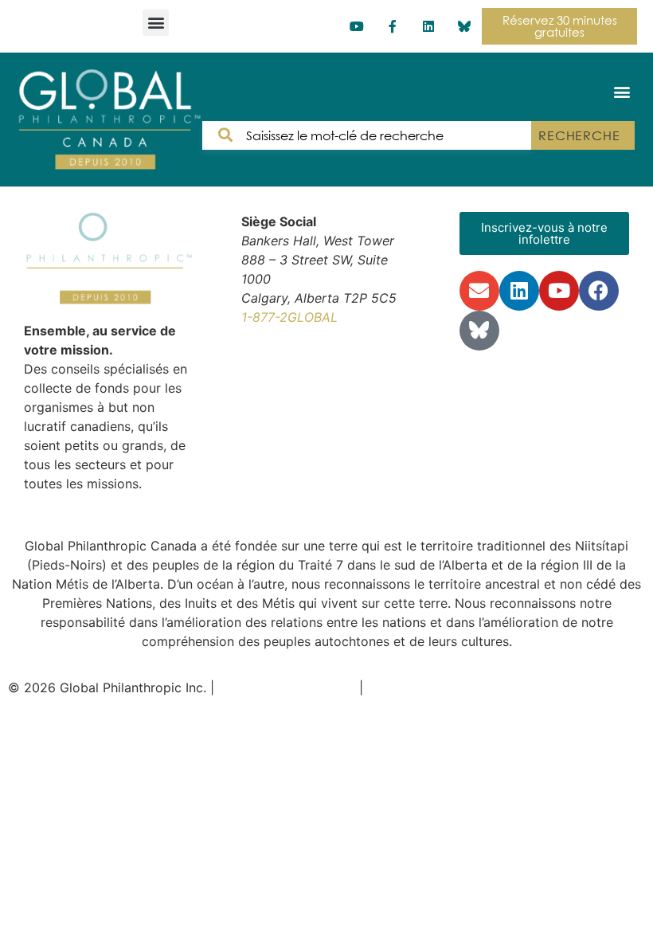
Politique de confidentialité (448, 687)
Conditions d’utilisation (286, 687)
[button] (156, 23)
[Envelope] (479, 291)
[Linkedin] (428, 27)
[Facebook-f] (393, 27)
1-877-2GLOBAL (289, 317)
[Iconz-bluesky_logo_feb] (464, 27)
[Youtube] (357, 27)
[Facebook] (599, 291)
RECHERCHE (579, 135)
